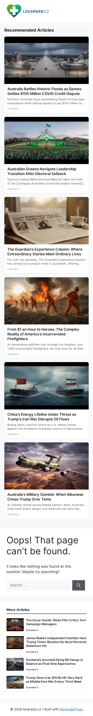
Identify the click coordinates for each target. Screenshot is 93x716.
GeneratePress (71, 709)
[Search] (78, 585)
